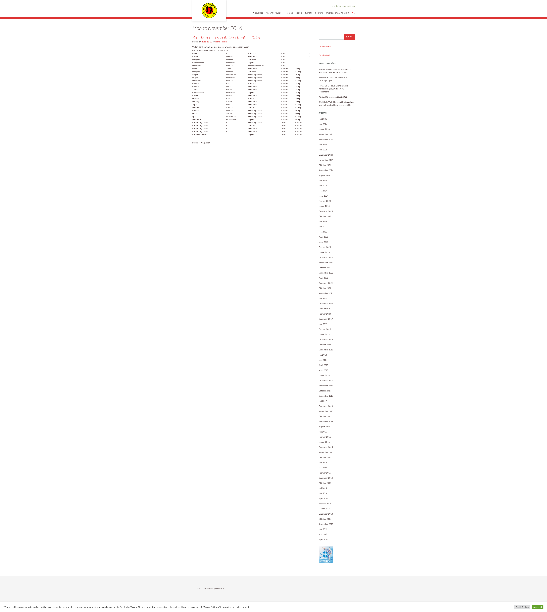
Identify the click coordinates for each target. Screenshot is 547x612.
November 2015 (326, 452)
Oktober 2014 (325, 483)
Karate (309, 12)
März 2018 (323, 370)
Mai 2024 (323, 190)
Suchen (349, 36)
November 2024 (326, 160)
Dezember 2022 (326, 257)
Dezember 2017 (326, 380)
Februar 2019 (325, 329)
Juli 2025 (323, 144)
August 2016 (324, 426)
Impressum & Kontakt (337, 12)
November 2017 (326, 385)
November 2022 (326, 262)
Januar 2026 (324, 129)
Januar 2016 (324, 442)
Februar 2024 (325, 201)
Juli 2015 (323, 462)
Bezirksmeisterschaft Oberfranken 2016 (226, 37)
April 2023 (323, 237)
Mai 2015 (323, 467)
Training (288, 12)
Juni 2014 (323, 493)
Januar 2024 (324, 206)
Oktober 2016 (325, 416)
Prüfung (319, 12)
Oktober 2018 (325, 344)
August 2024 (324, 175)
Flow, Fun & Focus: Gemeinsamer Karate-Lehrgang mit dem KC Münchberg (333, 88)
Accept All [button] (537, 607)
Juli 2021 (323, 298)
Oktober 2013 (325, 519)
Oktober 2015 (325, 457)
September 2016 (326, 421)
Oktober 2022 (325, 267)
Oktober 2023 (325, 216)
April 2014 (323, 498)
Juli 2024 (323, 180)
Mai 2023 (323, 231)
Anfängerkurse (274, 12)
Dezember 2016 (326, 406)
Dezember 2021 (326, 283)
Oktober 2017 (325, 390)
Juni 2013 (323, 529)
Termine (322, 55)
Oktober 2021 (325, 288)
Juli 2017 (323, 401)
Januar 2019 (324, 334)
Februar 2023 (325, 247)
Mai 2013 (323, 534)
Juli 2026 (323, 119)
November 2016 (326, 411)
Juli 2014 (323, 488)
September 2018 (326, 349)
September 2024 (326, 170)
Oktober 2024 (325, 165)
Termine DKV (325, 46)
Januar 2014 (324, 508)
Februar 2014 (325, 503)
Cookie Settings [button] (522, 607)
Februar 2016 (325, 437)
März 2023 (323, 242)
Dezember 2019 (326, 319)
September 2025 (326, 139)
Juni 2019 (323, 324)
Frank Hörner (221, 41)
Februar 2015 (325, 473)
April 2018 (323, 365)
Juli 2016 (323, 432)
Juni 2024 (323, 185)
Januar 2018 (324, 375)
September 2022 (326, 273)
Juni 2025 (323, 149)
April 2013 (323, 539)
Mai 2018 (323, 360)
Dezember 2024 (326, 155)
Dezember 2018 (326, 339)
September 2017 (326, 396)
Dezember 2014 (326, 478)
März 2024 (323, 196)
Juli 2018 (323, 355)
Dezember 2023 (326, 211)
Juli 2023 (323, 221)
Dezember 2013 (326, 514)
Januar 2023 (324, 252)
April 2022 (323, 278)
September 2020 (326, 308)
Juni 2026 (323, 124)
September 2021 (326, 293)
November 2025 (326, 134)
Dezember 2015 (326, 447)
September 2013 (326, 524)
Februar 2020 (325, 314)
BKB (328, 55)
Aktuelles (258, 12)
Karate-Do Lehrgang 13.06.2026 (333, 97)
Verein (299, 12)
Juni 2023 (323, 226)
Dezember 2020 (326, 303)
